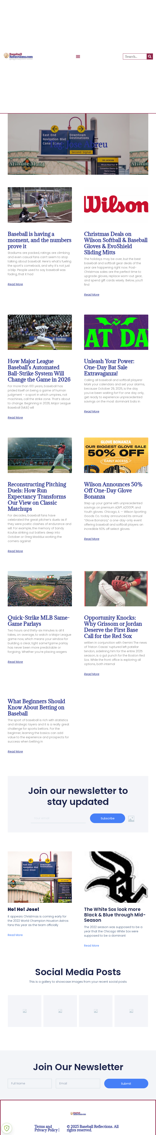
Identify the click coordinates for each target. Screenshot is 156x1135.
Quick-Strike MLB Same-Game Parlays (39, 620)
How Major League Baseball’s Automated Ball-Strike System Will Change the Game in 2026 (39, 370)
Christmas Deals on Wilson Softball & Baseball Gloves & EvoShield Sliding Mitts (115, 243)
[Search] (150, 56)
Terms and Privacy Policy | (47, 1128)
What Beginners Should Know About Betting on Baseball (36, 707)
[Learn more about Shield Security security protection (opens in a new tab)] (6, 1128)
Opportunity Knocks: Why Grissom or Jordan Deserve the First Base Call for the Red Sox (113, 626)
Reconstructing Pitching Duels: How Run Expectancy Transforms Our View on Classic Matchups (37, 496)
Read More (15, 284)
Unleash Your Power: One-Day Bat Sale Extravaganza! (109, 367)
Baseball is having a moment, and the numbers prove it (40, 240)
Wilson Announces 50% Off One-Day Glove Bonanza (113, 490)
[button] (78, 56)
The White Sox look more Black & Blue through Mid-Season (115, 914)
